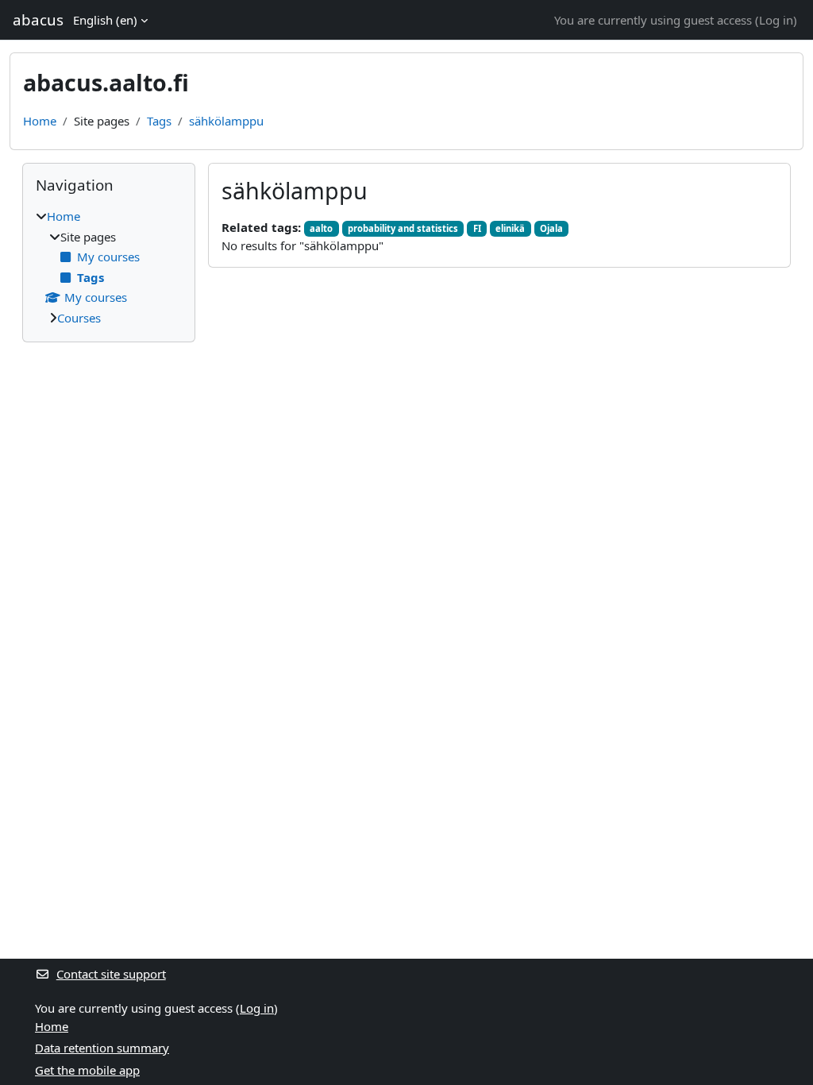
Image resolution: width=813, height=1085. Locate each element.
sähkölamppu (226, 121)
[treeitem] (109, 266)
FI (477, 228)
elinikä (510, 228)
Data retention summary (102, 1048)
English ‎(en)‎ (105, 20)
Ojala (551, 228)
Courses (79, 318)
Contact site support (111, 974)
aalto (321, 228)
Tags (159, 121)
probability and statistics (403, 228)
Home (39, 121)
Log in (776, 20)
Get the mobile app (87, 1070)
